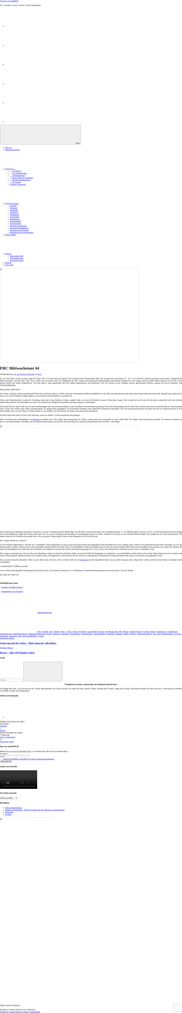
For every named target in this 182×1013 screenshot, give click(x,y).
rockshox (177, 634)
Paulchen (36, 419)
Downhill (82, 632)
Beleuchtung (15, 219)
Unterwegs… (10, 169)
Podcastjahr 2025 (16, 258)
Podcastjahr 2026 (16, 260)
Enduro (101, 632)
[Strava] (23, 83)
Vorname (3, 754)
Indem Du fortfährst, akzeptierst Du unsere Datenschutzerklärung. (28, 759)
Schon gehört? (10, 235)
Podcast (8, 254)
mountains (110, 634)
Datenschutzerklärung (13, 808)
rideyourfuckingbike (165, 634)
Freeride (146, 632)
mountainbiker (86, 634)
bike (51, 632)
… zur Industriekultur (18, 173)
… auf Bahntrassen (17, 175)
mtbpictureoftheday (144, 634)
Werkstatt (13, 208)
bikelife (57, 632)
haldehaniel (172, 632)
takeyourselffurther (29, 636)
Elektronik (14, 210)
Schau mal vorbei (7, 742)
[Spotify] (23, 122)
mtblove (133, 634)
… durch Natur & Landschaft (21, 178)
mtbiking (119, 634)
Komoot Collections (18, 184)
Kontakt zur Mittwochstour (12, 587)
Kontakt (8, 814)
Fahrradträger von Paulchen (12, 591)
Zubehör (13, 206)
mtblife (126, 634)
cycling (68, 632)
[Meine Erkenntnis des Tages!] (23, 717)
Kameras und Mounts (18, 226)
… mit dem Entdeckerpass (20, 180)
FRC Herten (123, 632)
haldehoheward (6, 634)
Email (2, 756)
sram (19, 636)
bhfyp (39, 632)
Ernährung (14, 212)
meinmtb (3, 726)
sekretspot (13, 636)
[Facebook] (23, 64)
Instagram (84, 560)
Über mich (9, 265)
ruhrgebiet (4, 636)
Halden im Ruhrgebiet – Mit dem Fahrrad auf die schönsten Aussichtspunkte (35, 810)
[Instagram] (23, 26)
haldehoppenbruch (20, 634)
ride (154, 634)
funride (153, 632)
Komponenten (15, 224)
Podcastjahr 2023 (16, 256)
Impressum (9, 812)
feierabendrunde (111, 632)
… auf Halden (15, 171)
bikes (63, 632)
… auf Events (15, 182)
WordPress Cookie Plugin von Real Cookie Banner (20, 1012)
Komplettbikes (15, 221)
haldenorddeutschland (37, 634)
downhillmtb (92, 632)
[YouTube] (23, 45)
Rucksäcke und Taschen (19, 230)
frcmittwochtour (135, 632)
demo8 (75, 632)
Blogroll (8, 263)
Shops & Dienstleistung (19, 228)
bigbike (46, 632)
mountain (64, 634)
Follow (3, 730)
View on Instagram (7, 737)
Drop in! (8, 148)
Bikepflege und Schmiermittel (21, 232)
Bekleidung (14, 215)
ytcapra (41, 636)
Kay (40, 374)
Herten (49, 634)
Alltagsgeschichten (12, 150)
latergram (56, 634)
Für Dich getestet (11, 203)
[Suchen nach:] (11, 680)
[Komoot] (23, 103)
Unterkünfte (14, 217)
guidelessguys (161, 632)
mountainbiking (99, 634)
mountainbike (74, 634)
